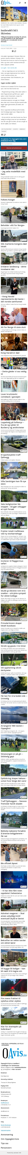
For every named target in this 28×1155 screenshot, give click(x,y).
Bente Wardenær (6, 1125)
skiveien (4, 131)
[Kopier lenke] (15, 51)
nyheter (15, 129)
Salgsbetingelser (6, 1130)
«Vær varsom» (16, 1069)
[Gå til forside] (8, 3)
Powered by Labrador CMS (14, 1152)
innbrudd (22, 129)
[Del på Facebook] (13, 51)
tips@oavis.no (5, 1103)
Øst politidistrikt (6, 129)
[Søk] (20, 2)
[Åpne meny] (25, 2)
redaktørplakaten (20, 1067)
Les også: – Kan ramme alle (9, 68)
